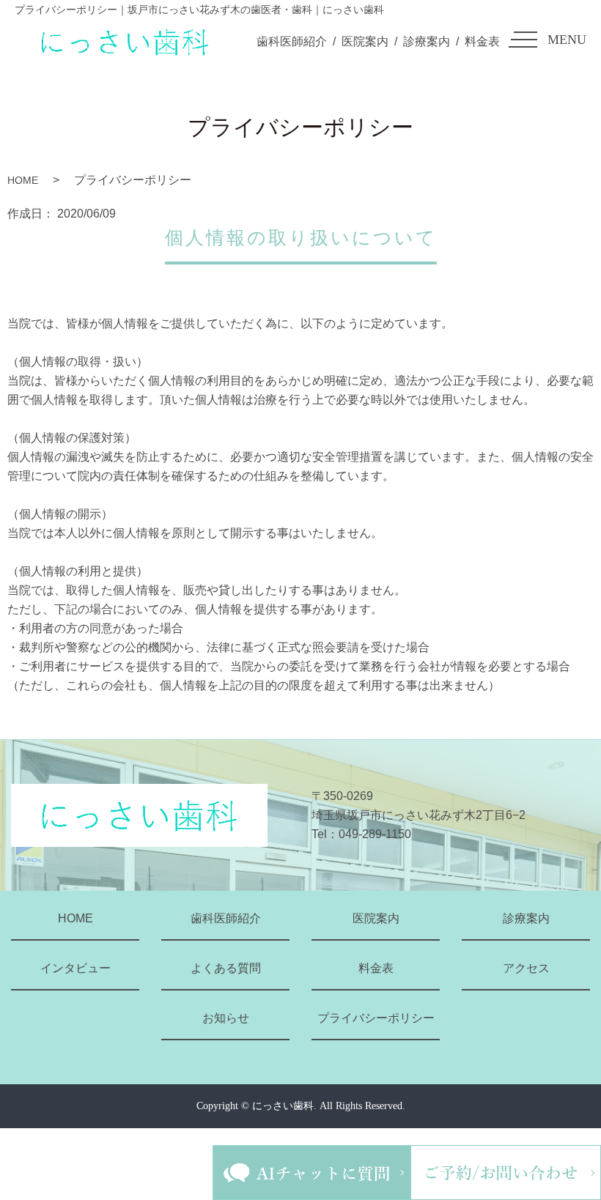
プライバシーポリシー (376, 1018)
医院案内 (365, 41)
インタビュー (75, 968)
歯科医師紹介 (292, 41)
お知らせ (225, 1018)
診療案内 (426, 41)
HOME (22, 180)
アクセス (526, 968)
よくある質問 (226, 968)
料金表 (482, 41)
